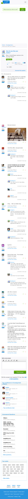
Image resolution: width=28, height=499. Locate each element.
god (11, 466)
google (18, 469)
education (12, 471)
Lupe (3, 294)
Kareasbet (5, 429)
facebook (21, 464)
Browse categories (13, 491)
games (9, 464)
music (11, 469)
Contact (21, 494)
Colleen (3, 79)
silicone (4, 469)
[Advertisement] (14, 29)
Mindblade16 (12, 95)
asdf (4, 466)
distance (15, 473)
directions (18, 466)
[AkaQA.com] (5, 2)
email (21, 471)
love (14, 466)
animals (13, 464)
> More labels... (6, 478)
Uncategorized (9, 45)
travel (22, 466)
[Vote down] (10, 62)
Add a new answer (6, 358)
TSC (11, 188)
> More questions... (7, 454)
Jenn (3, 256)
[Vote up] (7, 62)
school (8, 475)
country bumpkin (9, 397)
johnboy (3, 313)
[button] (3, 360)
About (11, 494)
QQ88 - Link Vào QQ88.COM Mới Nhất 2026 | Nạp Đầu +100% (8, 423)
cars (15, 469)
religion (7, 466)
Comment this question (20, 70)
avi (18, 473)
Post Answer (20, 372)
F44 (4, 450)
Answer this (9, 59)
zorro (3, 150)
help (8, 469)
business (17, 471)
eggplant (12, 195)
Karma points (16, 494)
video (22, 469)
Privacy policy (10, 496)
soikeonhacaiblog (7, 446)
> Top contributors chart (9, 408)
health (18, 464)
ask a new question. (18, 378)
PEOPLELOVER (5, 167)
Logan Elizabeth (5, 325)
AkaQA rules (7, 494)
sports (22, 473)
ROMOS (7, 387)
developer (5, 464)
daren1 (3, 247)
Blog (19, 496)
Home (3, 45)
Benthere (8, 402)
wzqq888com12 (7, 438)
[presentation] (3, 361)
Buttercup (12, 262)
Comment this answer (12, 83)
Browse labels (21, 491)
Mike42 (11, 174)
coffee (10, 67)
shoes (4, 471)
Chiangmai (4, 127)
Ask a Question (22, 9)
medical (4, 475)
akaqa (11, 473)
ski (3, 473)
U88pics (5, 418)
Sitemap (16, 496)
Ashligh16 (4, 206)
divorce (7, 473)
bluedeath (4, 303)
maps (8, 471)
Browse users (6, 491)
